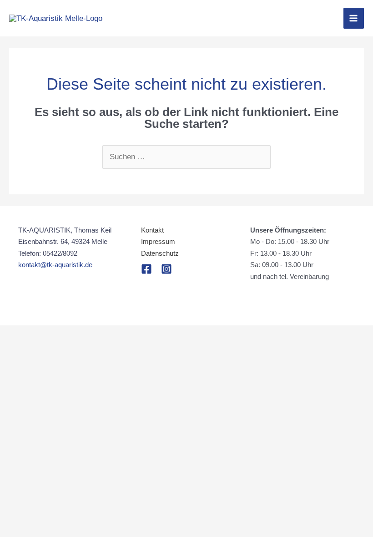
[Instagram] (166, 269)
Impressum (158, 241)
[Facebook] (146, 269)
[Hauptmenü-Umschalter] (353, 18)
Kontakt (152, 230)
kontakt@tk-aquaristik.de (55, 264)
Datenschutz (160, 253)
